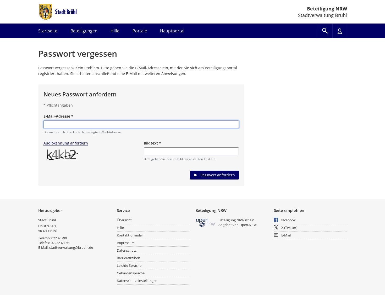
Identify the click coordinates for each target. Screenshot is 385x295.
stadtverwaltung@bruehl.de (71, 247)
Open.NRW (248, 224)
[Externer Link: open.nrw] (205, 222)
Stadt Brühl (47, 220)
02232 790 (59, 238)
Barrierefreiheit (128, 258)
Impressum (126, 242)
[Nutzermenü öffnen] (339, 31)
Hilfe (120, 227)
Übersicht (124, 220)
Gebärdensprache (131, 273)
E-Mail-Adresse (58, 116)
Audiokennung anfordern (65, 143)
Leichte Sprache (129, 265)
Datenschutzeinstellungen (137, 280)
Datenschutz (126, 250)
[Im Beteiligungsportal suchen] (325, 31)
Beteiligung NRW (327, 8)
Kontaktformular (130, 235)
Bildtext (152, 143)
